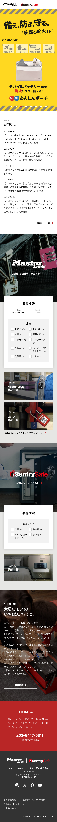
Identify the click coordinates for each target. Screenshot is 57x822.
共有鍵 (37, 356)
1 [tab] (11, 106)
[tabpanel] (28, 60)
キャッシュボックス (21, 536)
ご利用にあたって (11, 808)
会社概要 (19, 684)
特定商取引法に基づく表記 (34, 800)
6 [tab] (36, 106)
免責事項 (7, 804)
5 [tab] (31, 106)
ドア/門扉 (20, 329)
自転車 (19, 348)
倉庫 (18, 334)
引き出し (38, 329)
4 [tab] (26, 106)
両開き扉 (38, 334)
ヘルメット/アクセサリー (39, 349)
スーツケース (39, 341)
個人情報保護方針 (11, 800)
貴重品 (19, 356)
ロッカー (20, 339)
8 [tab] (46, 106)
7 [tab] (41, 106)
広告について (21, 804)
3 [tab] (21, 106)
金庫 (18, 529)
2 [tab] (16, 106)
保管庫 (37, 529)
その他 (37, 534)
